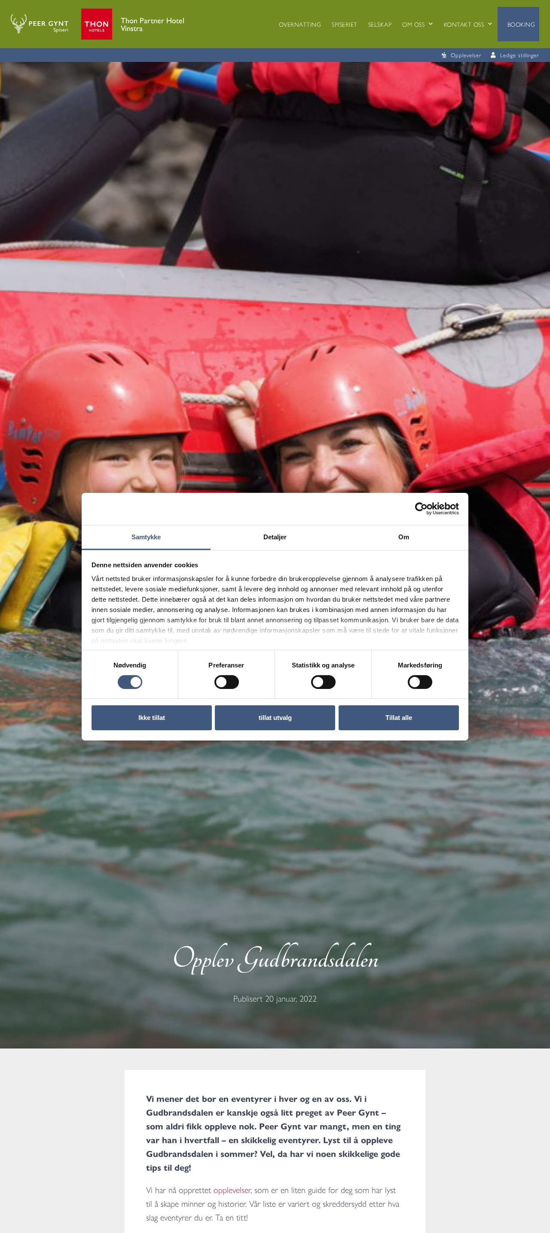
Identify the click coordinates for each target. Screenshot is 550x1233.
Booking (521, 24)
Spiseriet (345, 24)
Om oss (413, 24)
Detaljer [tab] (275, 536)
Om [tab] (403, 536)
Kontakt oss (464, 24)
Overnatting (300, 24)
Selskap (380, 24)
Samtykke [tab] (146, 536)
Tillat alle (398, 717)
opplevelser (232, 1189)
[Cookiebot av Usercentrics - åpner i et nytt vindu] (421, 508)
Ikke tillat (151, 717)
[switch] (226, 682)
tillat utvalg (275, 717)
